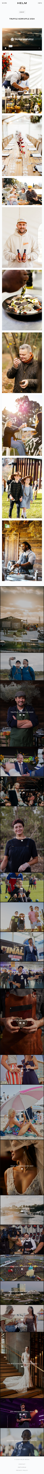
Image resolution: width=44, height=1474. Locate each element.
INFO (40, 3)
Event (22, 12)
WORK (4, 3)
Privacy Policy (22, 1470)
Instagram (22, 1467)
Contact (22, 1464)
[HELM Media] (22, 3)
